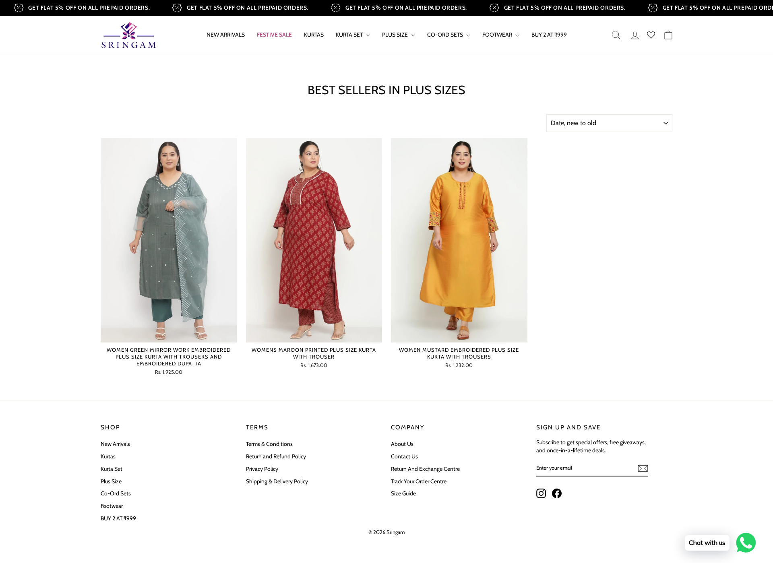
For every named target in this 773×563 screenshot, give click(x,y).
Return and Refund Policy (276, 456)
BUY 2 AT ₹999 (549, 34)
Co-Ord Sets (116, 493)
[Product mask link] (169, 240)
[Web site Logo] (129, 35)
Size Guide (403, 493)
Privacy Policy (262, 468)
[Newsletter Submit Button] (643, 468)
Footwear (497, 34)
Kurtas (314, 34)
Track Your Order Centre (418, 481)
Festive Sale (274, 34)
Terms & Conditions (269, 444)
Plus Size (395, 34)
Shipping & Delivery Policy (277, 481)
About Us (402, 444)
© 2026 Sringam (386, 532)
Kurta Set (350, 34)
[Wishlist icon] (651, 35)
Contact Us (404, 456)
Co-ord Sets (445, 34)
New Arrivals (226, 34)
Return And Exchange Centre (425, 468)
